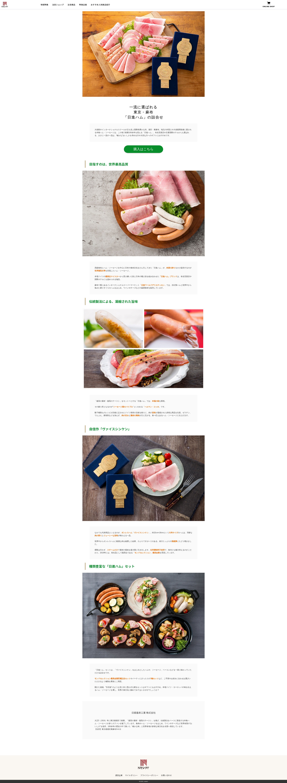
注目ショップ (58, 4)
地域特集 (44, 4)
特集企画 (83, 4)
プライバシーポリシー (149, 775)
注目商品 (71, 4)
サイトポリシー (131, 775)
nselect (146, 781)
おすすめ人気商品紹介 (100, 4)
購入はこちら (143, 149)
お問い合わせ (166, 775)
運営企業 (118, 775)
